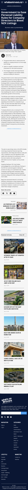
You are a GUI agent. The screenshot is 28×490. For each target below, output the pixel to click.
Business (3, 9)
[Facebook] (2, 417)
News (15, 425)
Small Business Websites (20, 488)
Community (3, 463)
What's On (16, 440)
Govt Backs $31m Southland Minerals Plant (13, 385)
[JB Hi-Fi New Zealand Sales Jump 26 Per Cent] (14, 272)
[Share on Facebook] (3, 193)
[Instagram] (8, 417)
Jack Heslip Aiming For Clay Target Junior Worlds (18, 220)
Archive (15, 449)
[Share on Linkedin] (10, 193)
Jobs (2, 461)
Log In (2, 427)
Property (3, 457)
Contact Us (17, 457)
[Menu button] (2, 2)
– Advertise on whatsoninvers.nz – (14, 128)
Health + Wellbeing (5, 472)
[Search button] (23, 2)
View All (21, 235)
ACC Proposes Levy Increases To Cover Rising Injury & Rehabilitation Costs (8, 206)
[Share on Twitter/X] (7, 193)
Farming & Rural (4, 468)
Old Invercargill (4, 474)
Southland (16, 427)
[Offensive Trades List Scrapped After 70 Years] (14, 246)
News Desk (8, 55)
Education (3, 479)
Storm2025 (16, 447)
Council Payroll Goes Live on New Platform (13, 359)
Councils (15, 442)
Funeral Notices (17, 429)
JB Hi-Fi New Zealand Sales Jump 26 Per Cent (12, 282)
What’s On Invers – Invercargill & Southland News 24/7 (14, 487)
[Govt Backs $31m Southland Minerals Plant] (14, 375)
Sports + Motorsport (18, 436)
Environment (4, 470)
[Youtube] (11, 417)
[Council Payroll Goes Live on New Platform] (14, 349)
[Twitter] (5, 417)
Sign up (2, 425)
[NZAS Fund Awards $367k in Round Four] (14, 323)
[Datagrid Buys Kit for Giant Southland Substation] (14, 297)
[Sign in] (26, 2)
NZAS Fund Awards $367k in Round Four (12, 334)
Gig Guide (3, 459)
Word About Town (18, 431)
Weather (15, 438)
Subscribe (24, 413)
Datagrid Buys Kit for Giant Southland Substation (12, 308)
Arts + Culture (4, 477)
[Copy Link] (14, 193)
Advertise (17, 459)
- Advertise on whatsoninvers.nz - (14, 6)
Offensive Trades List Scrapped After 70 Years (14, 256)
